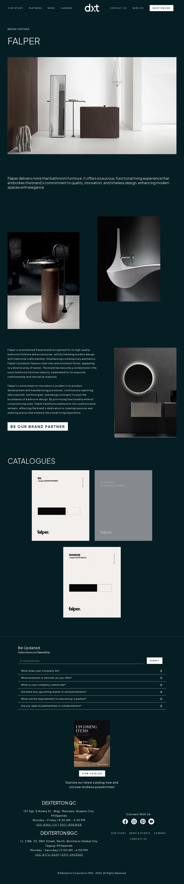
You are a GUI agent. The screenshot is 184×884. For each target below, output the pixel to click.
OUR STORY (15, 8)
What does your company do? (40, 670)
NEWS (51, 8)
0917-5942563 (72, 854)
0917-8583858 (71, 824)
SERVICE (138, 8)
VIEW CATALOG (92, 773)
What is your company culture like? (43, 684)
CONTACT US (118, 8)
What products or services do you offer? (46, 677)
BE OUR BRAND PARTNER (37, 426)
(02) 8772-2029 (47, 854)
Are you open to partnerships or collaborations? (51, 705)
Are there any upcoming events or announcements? (54, 691)
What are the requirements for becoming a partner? (53, 698)
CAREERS (67, 8)
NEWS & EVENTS (140, 833)
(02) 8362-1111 (47, 824)
